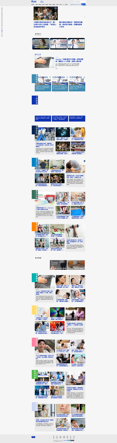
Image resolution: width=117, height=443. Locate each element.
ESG (63, 4)
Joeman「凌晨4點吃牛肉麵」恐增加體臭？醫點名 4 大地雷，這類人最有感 (44, 293)
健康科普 (43, 4)
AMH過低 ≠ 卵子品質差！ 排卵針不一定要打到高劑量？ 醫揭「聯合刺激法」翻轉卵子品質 (78, 365)
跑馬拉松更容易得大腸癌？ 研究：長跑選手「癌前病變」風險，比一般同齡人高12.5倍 (57, 249)
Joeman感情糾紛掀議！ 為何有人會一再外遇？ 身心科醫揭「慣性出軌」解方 (45, 357)
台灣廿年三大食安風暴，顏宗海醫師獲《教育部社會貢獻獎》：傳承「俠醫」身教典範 (57, 397)
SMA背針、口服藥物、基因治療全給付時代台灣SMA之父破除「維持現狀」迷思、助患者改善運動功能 (42, 171)
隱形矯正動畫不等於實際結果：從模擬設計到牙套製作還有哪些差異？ (78, 429)
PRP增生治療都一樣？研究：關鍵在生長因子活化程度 (78, 203)
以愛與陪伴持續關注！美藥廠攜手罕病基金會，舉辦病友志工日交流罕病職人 (75, 389)
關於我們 (53, 437)
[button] (32, 16)
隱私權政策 (60, 437)
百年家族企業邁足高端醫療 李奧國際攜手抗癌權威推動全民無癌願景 (42, 397)
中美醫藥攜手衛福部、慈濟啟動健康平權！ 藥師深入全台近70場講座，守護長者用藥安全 (42, 383)
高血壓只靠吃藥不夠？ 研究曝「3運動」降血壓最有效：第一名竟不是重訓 (75, 242)
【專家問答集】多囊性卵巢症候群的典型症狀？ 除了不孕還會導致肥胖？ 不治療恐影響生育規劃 (43, 88)
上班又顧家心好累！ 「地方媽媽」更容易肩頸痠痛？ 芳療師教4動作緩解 (62, 203)
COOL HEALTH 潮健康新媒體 (63, 440)
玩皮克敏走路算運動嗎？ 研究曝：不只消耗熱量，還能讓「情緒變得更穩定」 (57, 235)
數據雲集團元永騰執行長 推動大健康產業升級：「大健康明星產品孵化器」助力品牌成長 (57, 383)
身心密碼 (57, 4)
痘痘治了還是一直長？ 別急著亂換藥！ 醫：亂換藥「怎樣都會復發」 (62, 286)
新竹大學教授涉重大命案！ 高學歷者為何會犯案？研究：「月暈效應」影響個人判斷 (42, 332)
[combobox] (80, 1)
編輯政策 (67, 437)
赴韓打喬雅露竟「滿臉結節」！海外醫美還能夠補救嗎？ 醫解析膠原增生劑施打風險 (78, 300)
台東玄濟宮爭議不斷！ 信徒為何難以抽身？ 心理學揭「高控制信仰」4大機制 (57, 332)
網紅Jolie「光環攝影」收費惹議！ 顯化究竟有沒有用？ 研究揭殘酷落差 (57, 318)
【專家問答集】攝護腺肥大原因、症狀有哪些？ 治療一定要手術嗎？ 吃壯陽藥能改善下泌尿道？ (77, 88)
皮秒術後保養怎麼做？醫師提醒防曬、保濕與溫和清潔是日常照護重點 (62, 429)
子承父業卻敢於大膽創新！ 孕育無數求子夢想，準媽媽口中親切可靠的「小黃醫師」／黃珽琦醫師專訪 (60, 118)
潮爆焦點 (39, 4)
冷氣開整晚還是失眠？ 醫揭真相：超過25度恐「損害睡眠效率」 (57, 171)
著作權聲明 (64, 437)
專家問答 (33, 4)
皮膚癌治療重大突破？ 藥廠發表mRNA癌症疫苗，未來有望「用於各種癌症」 (44, 145)
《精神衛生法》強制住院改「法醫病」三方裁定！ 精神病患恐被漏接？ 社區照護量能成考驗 (42, 318)
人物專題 (36, 4)
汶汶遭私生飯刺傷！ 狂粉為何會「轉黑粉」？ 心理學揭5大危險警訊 (75, 325)
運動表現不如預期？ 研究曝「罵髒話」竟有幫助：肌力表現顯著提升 (42, 249)
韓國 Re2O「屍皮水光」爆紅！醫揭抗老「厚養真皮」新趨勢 (78, 286)
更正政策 (70, 437)
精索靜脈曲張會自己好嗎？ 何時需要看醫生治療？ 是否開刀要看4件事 (62, 365)
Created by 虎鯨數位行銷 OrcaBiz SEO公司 (57, 441)
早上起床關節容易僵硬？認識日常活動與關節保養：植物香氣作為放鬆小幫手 (78, 415)
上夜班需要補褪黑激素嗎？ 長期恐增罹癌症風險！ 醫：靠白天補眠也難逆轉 (42, 185)
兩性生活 (60, 4)
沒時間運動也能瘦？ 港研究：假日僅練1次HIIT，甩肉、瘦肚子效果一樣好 (42, 235)
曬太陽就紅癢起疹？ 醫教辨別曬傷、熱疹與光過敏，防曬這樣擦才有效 (45, 24)
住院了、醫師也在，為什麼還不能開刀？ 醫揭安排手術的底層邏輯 (62, 138)
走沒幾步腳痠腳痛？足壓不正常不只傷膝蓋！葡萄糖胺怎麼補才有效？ (62, 217)
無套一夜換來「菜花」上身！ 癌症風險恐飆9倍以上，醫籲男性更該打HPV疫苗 (78, 351)
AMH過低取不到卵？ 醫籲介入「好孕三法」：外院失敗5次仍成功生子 (62, 351)
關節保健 (46, 4)
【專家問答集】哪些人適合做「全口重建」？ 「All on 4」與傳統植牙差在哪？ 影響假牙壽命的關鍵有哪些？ (60, 88)
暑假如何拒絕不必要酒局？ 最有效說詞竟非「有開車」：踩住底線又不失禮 (57, 185)
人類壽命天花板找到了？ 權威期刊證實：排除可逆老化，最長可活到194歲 (62, 153)
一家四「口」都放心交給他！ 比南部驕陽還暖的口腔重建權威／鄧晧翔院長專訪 (43, 118)
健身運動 (50, 4)
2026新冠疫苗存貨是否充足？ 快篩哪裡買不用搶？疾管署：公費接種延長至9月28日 (78, 138)
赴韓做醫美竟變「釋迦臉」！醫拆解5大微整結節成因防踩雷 (62, 300)
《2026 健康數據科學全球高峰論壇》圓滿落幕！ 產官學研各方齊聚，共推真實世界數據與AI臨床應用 (78, 153)
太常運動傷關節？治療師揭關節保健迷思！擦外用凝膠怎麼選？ (78, 217)
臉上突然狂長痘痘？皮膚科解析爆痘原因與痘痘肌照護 (62, 415)
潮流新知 (66, 4)
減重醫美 (53, 4)
